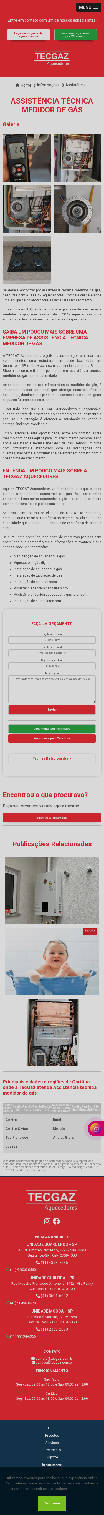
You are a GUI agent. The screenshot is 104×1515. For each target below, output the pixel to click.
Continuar (52, 1503)
